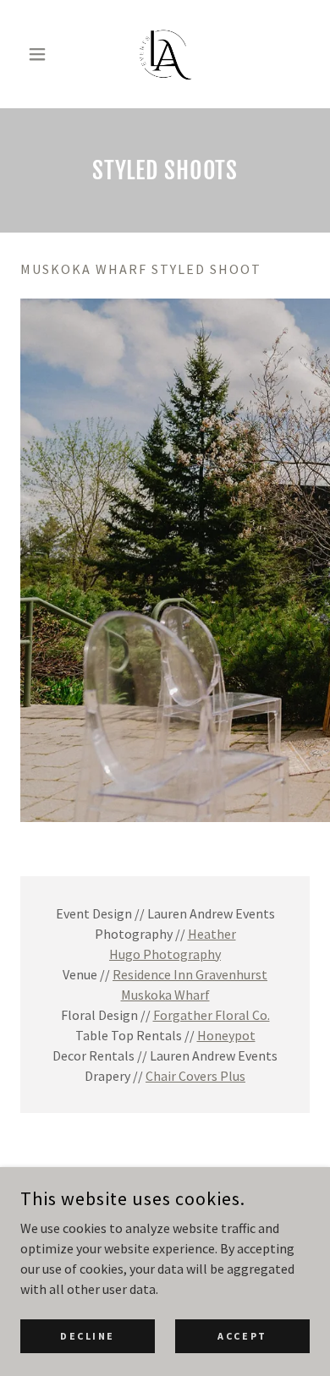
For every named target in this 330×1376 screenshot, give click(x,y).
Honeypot (226, 1035)
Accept (242, 1335)
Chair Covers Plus (195, 1075)
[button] (41, 54)
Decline (87, 1335)
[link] (165, 54)
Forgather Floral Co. (211, 1014)
